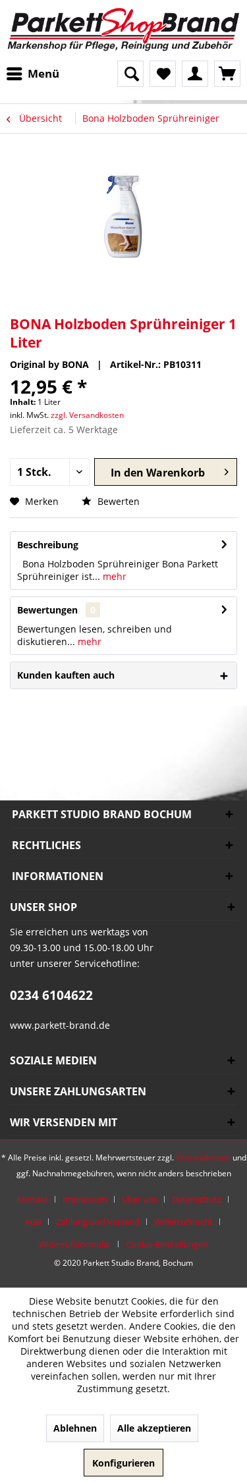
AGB (33, 1222)
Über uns (139, 1199)
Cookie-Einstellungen (167, 1244)
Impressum (85, 1199)
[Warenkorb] (227, 74)
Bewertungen (47, 610)
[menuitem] (36, 74)
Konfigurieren (123, 1463)
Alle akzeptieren (154, 1428)
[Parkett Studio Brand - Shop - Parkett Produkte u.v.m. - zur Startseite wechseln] (123, 30)
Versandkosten (203, 1157)
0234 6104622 (51, 995)
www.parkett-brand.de (60, 1025)
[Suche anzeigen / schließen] (130, 74)
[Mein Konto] (195, 74)
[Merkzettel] (163, 74)
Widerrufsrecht (183, 1222)
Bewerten (117, 501)
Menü (43, 73)
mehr (113, 576)
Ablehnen (75, 1428)
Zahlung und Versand (98, 1222)
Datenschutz (196, 1199)
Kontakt (32, 1199)
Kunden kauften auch (66, 675)
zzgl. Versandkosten (87, 415)
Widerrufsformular (75, 1244)
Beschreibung (47, 544)
